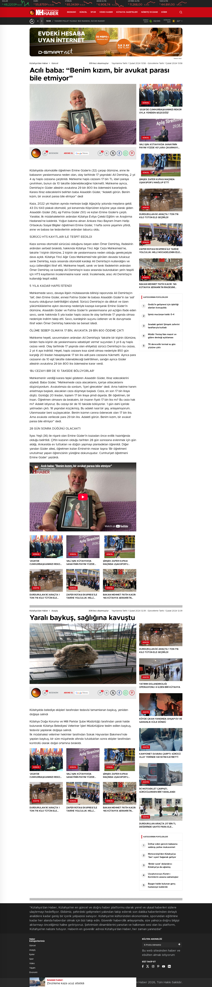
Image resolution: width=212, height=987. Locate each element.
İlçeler (32, 955)
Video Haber (106, 12)
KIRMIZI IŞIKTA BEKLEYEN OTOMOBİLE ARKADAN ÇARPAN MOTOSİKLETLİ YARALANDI (90, 21)
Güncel (83, 12)
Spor (93, 12)
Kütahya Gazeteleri (127, 12)
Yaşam (32, 968)
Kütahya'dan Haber (39, 63)
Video (32, 963)
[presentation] (38, 21)
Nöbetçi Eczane (149, 12)
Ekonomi (71, 12)
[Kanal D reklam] (106, 42)
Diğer (164, 12)
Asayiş (54, 611)
